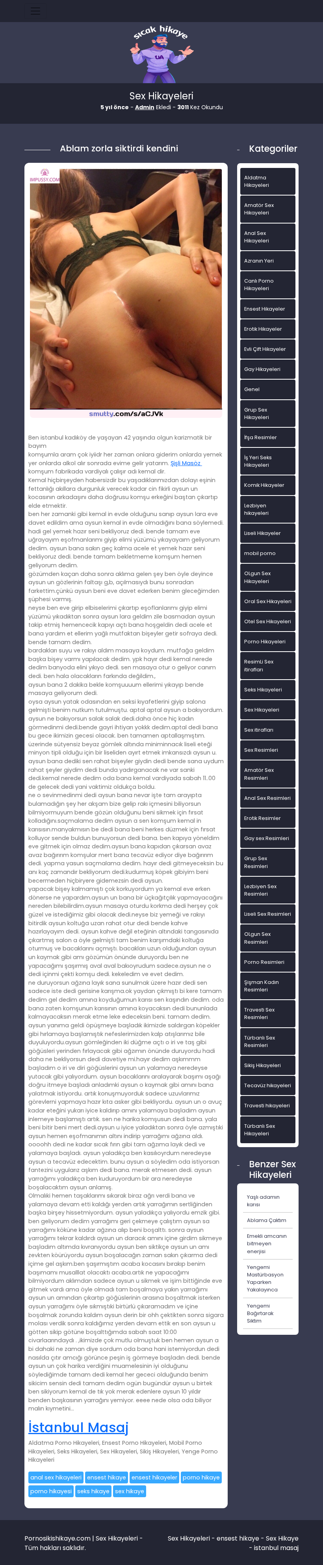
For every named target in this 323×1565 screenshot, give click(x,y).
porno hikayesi (51, 1491)
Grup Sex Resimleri (256, 862)
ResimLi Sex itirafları (258, 665)
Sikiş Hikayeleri (262, 1065)
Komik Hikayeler (264, 485)
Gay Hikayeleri (262, 369)
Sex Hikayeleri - (192, 1538)
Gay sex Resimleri (266, 838)
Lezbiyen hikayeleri (256, 509)
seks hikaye (93, 1491)
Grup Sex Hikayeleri (256, 413)
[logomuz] (161, 55)
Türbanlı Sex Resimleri (259, 1041)
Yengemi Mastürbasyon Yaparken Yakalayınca (265, 1278)
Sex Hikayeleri (261, 709)
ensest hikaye (106, 1477)
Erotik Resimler (262, 818)
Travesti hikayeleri (267, 1105)
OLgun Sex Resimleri (257, 938)
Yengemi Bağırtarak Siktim (260, 1313)
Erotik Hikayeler (263, 329)
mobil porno (260, 553)
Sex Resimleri (261, 750)
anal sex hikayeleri (56, 1477)
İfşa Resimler (260, 437)
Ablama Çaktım (266, 1220)
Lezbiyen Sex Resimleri (260, 890)
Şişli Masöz (186, 463)
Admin (144, 107)
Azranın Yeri (259, 260)
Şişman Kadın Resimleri (261, 986)
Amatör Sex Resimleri (259, 774)
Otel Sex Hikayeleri (267, 621)
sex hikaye (129, 1491)
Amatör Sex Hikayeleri (259, 209)
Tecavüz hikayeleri (267, 1085)
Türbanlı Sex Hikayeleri (259, 1130)
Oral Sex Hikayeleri (267, 601)
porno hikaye (201, 1477)
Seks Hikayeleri (263, 689)
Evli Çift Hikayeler (265, 349)
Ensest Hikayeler (264, 309)
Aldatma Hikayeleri (256, 181)
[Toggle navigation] (35, 11)
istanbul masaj (276, 1547)
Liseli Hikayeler (262, 533)
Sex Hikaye (282, 1538)
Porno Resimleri (264, 962)
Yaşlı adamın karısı (263, 1201)
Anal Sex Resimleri (267, 798)
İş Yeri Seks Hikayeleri (258, 461)
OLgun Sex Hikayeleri (257, 577)
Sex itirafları (258, 730)
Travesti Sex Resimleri (259, 1013)
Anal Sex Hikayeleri (256, 237)
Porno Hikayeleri (265, 641)
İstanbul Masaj (78, 1427)
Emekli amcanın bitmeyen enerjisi (267, 1243)
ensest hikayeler (154, 1477)
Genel (252, 389)
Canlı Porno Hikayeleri (259, 285)
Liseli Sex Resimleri (267, 914)
